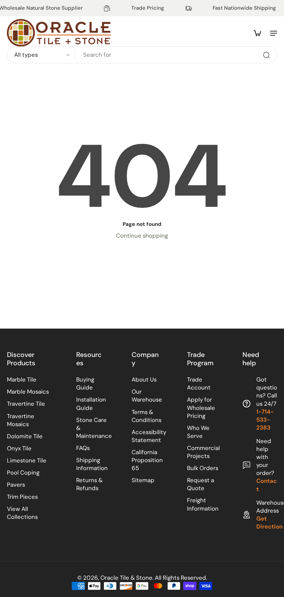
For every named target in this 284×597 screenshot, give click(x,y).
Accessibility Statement (149, 436)
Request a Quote (200, 484)
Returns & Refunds (89, 484)
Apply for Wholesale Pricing (201, 407)
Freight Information (203, 504)
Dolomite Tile (25, 436)
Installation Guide (91, 403)
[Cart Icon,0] (257, 33)
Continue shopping (142, 235)
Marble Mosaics (28, 391)
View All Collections (22, 513)
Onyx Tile (19, 448)
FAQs (83, 448)
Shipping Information (92, 464)
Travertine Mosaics (20, 420)
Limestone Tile (26, 460)
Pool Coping (23, 472)
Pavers (16, 484)
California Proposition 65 (147, 460)
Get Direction (269, 522)
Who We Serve (198, 432)
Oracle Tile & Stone (126, 577)
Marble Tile (21, 379)
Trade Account (199, 383)
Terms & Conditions (146, 416)
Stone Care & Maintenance (93, 428)
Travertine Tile (26, 403)
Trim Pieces (22, 496)
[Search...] (266, 55)
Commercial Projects (203, 452)
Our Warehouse (147, 395)
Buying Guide (85, 383)
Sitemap (143, 480)
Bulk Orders (202, 468)
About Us (144, 379)
